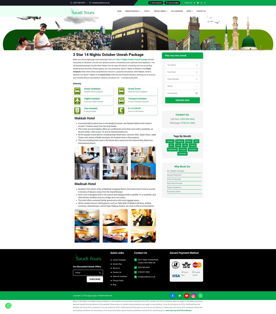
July (185, 145)
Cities (146, 11)
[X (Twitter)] (179, 295)
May (171, 145)
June (178, 145)
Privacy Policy (118, 280)
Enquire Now (182, 100)
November (193, 149)
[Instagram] (201, 2)
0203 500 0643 (79, 3)
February (179, 141)
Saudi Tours (92, 295)
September (172, 149)
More (189, 11)
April (196, 141)
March (188, 141)
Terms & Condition (120, 276)
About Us (116, 268)
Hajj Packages (177, 11)
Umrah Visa (117, 264)
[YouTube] (198, 2)
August (192, 145)
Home (119, 11)
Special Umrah (160, 11)
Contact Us (201, 11)
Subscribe (94, 279)
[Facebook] (194, 2)
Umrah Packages (131, 11)
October (183, 149)
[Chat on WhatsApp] (8, 306)
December (182, 154)
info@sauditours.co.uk (100, 3)
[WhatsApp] (205, 2)
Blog (114, 285)
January (170, 141)
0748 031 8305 (188, 123)
